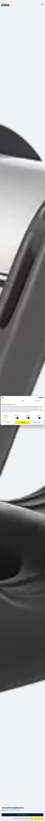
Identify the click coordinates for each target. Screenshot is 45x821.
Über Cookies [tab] (37, 400)
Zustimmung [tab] (7, 400)
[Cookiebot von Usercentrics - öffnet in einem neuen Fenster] (39, 397)
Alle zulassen (22, 422)
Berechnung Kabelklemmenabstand (23, 818)
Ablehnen (8, 422)
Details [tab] (22, 400)
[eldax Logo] (6, 5)
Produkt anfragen (22, 814)
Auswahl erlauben (36, 422)
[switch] (17, 418)
